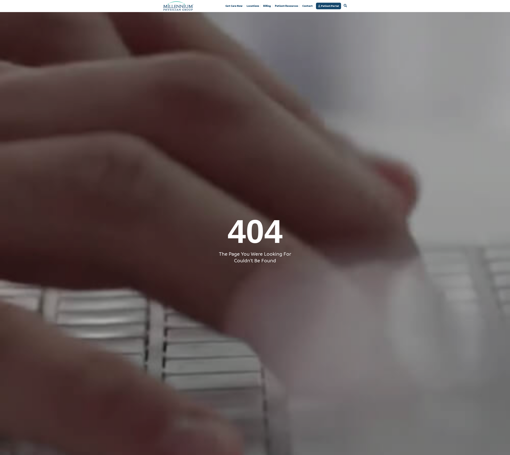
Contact (307, 5)
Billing (267, 6)
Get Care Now (234, 6)
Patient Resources (286, 6)
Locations (253, 6)
